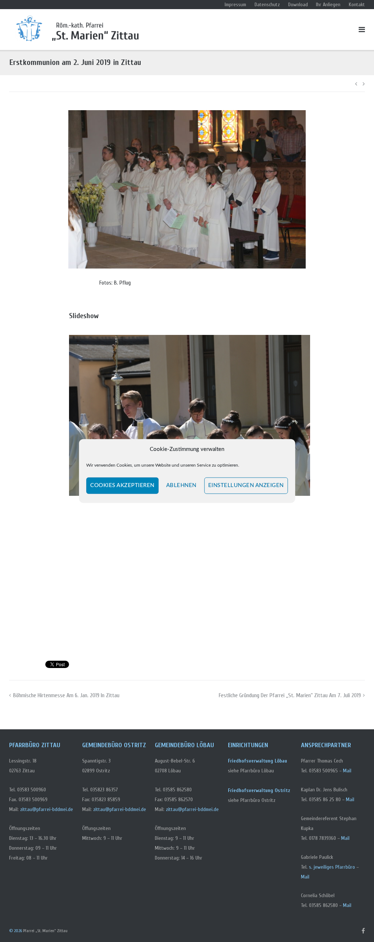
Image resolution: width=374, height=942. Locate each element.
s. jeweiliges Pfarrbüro (332, 867)
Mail (347, 771)
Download (298, 4)
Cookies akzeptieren (122, 485)
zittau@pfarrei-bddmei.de (46, 809)
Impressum (235, 4)
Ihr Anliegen (328, 4)
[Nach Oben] (356, 924)
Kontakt (357, 4)
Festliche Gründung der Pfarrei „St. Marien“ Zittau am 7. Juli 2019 (290, 695)
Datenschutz (267, 4)
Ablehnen (181, 485)
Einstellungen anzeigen (246, 485)
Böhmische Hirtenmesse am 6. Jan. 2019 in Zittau (66, 695)
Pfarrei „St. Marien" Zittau (45, 930)
